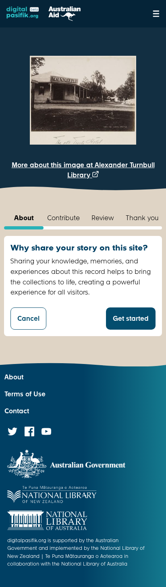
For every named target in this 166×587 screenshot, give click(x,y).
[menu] (156, 13)
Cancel (28, 318)
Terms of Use (25, 394)
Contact (16, 411)
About (13, 377)
